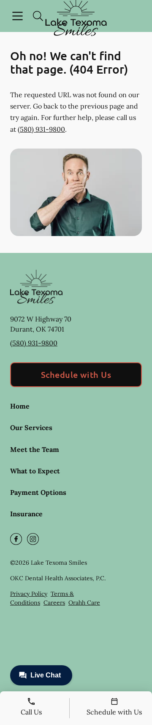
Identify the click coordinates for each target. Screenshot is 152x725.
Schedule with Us (76, 374)
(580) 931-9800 (41, 129)
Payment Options (38, 492)
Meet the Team (34, 449)
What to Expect (35, 471)
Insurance (26, 514)
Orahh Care (84, 602)
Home (20, 406)
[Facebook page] (16, 539)
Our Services (31, 427)
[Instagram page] (33, 539)
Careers (54, 602)
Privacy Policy (28, 594)
